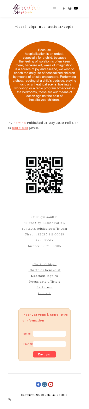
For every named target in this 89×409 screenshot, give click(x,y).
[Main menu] (55, 8)
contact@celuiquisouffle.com (44, 228)
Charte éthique (44, 264)
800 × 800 (20, 128)
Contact (44, 293)
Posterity (18, 399)
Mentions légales (44, 276)
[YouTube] (76, 8)
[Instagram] (70, 8)
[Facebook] (64, 8)
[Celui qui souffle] (27, 8)
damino (19, 123)
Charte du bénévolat (45, 270)
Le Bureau (45, 287)
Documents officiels (44, 281)
